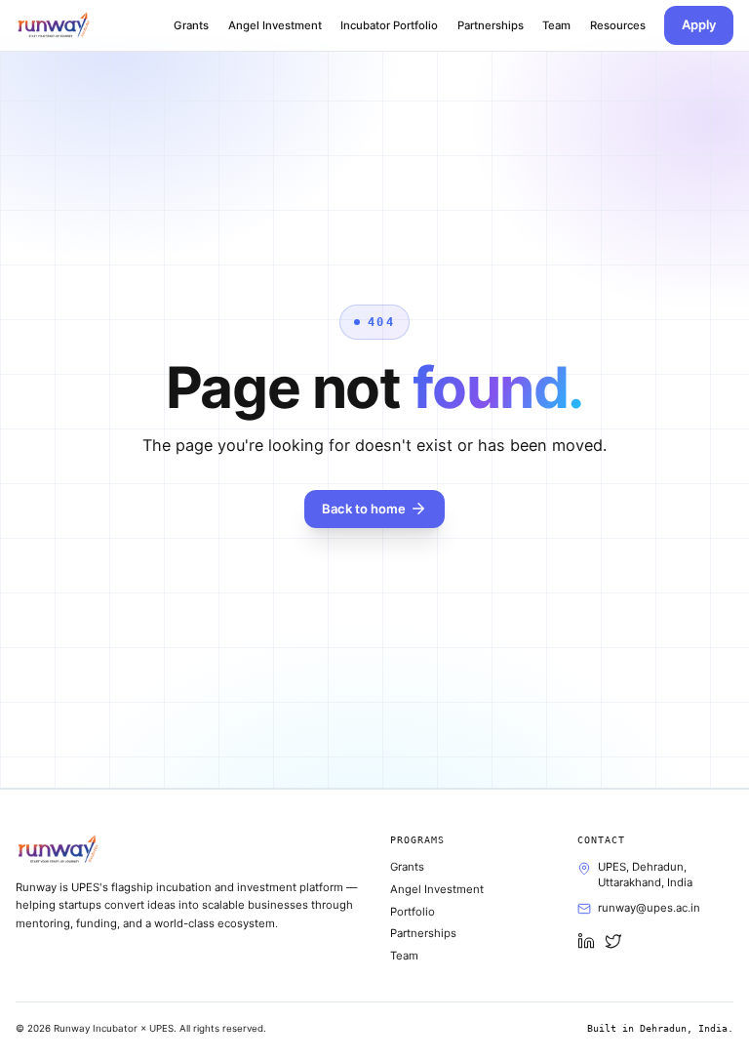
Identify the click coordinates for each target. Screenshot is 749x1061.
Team (556, 25)
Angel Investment (275, 25)
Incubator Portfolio (389, 25)
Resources (618, 25)
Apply (699, 24)
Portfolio (412, 911)
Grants (191, 25)
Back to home (364, 508)
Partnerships (490, 25)
